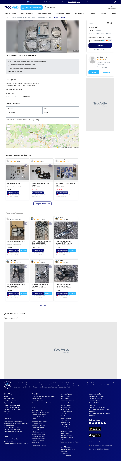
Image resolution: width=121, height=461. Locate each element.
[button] (8, 126)
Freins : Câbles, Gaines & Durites (42, 18)
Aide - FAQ (7, 412)
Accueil (8, 18)
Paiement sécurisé (37, 401)
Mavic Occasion (65, 422)
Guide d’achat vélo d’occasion (12, 427)
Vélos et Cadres (10, 14)
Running (92, 14)
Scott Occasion (64, 433)
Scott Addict (64, 454)
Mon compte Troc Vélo (10, 399)
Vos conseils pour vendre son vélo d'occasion (99, 414)
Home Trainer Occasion (39, 445)
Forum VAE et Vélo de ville (97, 407)
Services (113, 14)
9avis (107, 60)
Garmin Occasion (65, 414)
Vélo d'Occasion (37, 410)
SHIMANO (11, 112)
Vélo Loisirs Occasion (38, 425)
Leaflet (60, 147)
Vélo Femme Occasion (38, 434)
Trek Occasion (64, 440)
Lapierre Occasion (65, 418)
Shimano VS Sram (11, 319)
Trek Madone (64, 451)
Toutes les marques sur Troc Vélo (70, 442)
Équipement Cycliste (63, 14)
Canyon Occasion (65, 405)
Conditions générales (10, 401)
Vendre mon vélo (37, 399)
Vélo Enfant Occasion (38, 432)
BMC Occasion (64, 399)
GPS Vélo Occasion (38, 443)
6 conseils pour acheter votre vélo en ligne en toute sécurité (16, 424)
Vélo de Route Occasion (39, 415)
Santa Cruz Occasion (66, 431)
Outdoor (103, 14)
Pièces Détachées (27, 14)
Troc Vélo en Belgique (95, 399)
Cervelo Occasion (65, 407)
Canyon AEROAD (65, 456)
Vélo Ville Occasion (38, 428)
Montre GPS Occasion (38, 430)
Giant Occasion (64, 416)
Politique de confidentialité (12, 405)
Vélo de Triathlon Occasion (40, 417)
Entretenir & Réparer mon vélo (13, 432)
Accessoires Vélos (44, 14)
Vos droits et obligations (11, 407)
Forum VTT (92, 405)
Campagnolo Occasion (67, 401)
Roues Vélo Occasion (38, 436)
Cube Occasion (64, 409)
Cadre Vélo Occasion (38, 441)
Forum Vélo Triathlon (95, 403)
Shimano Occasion (66, 435)
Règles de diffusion (9, 403)
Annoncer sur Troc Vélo (11, 439)
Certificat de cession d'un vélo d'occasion (16, 443)
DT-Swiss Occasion (66, 412)
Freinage (27, 18)
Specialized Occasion (66, 438)
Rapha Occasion (65, 429)
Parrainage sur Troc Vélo (96, 396)
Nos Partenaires (8, 441)
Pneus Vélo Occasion (38, 438)
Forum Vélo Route (94, 401)
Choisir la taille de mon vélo (12, 429)
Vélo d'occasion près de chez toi (41, 412)
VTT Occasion (36, 419)
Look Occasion (64, 420)
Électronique (79, 14)
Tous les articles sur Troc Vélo (13, 421)
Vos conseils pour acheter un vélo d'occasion (99, 410)
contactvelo (102, 57)
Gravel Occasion (37, 423)
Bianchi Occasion (65, 396)
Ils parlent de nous (9, 414)
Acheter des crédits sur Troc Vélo (42, 403)
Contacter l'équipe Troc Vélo (12, 409)
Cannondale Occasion (66, 403)
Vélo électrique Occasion (39, 421)
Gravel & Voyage (74, 2)
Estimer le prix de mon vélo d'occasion (43, 396)
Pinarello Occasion (66, 427)
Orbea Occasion (65, 425)
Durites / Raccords (59, 18)
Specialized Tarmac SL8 (67, 449)
